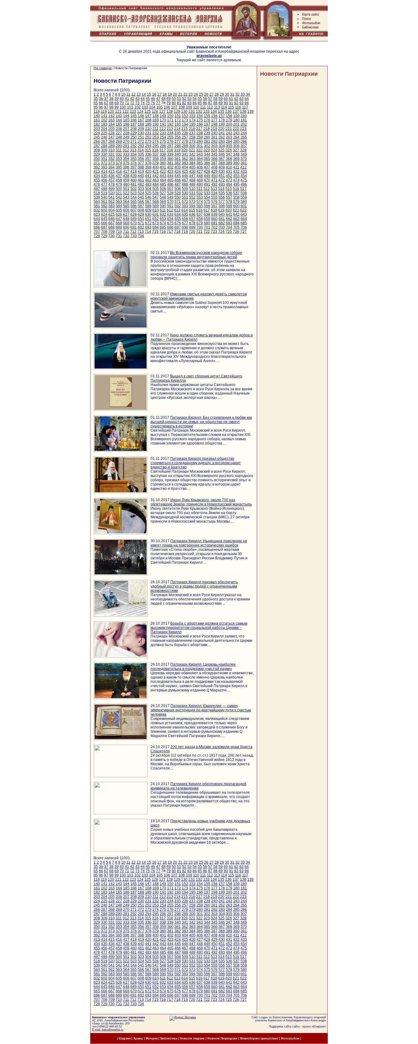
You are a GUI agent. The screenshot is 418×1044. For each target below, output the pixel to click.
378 (148, 163)
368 (229, 159)
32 (237, 94)
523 (133, 193)
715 (155, 231)
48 (163, 98)
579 (236, 201)
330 (104, 154)
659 (207, 219)
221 (229, 129)
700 (199, 227)
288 (104, 146)
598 (221, 206)
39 (116, 98)
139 (250, 111)
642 (236, 214)
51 (179, 98)
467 (185, 180)
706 (244, 227)
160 (244, 116)
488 (185, 184)
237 (192, 133)
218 (206, 129)
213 (170, 129)
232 (155, 133)
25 (201, 94)
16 (154, 94)
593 (185, 206)
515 (229, 189)
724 (221, 231)
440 (141, 176)
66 (101, 103)
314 (140, 150)
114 (224, 107)
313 (133, 150)
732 (126, 236)
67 (106, 103)
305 (229, 146)
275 (163, 141)
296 (163, 146)
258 (192, 137)
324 (214, 150)
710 (119, 231)
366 (214, 159)
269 (119, 141)
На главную (103, 68)
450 (214, 176)
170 (163, 120)
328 (243, 150)
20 (175, 94)
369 (236, 159)
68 (111, 103)
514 (221, 189)
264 (236, 137)
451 (221, 176)
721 (199, 231)
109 (189, 107)
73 (137, 103)
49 (168, 98)
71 (127, 103)
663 (236, 219)
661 (221, 219)
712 (133, 231)
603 (104, 210)
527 (163, 193)
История (152, 1038)
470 (207, 180)
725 (229, 231)
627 (126, 214)
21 (180, 94)
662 (229, 219)
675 (170, 223)
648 (126, 219)
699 (192, 227)
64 (246, 98)
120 (111, 111)
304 (221, 146)
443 (163, 176)
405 (192, 167)
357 (148, 159)
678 (192, 223)
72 (132, 103)
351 (104, 159)
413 (97, 171)
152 (185, 116)
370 (244, 159)
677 (185, 223)
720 (192, 231)
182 (97, 124)
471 (214, 180)
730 (111, 236)
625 (111, 214)
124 (140, 111)
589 (155, 206)
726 (236, 231)
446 (185, 176)
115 (231, 107)
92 (236, 103)
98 (111, 107)
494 (229, 184)
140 (97, 116)
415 (111, 171)
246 (104, 137)
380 (163, 163)
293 (141, 146)
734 (141, 236)
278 (185, 141)
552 (192, 197)
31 (232, 94)
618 (214, 210)
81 (179, 103)
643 (244, 214)
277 (177, 141)
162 (104, 120)
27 (211, 94)
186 (126, 124)
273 (148, 141)
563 (119, 201)
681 (214, 223)
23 (190, 94)
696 (170, 227)
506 (163, 189)
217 (199, 129)
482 (141, 184)
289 (111, 146)
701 (207, 227)
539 (97, 197)
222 (236, 129)
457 (111, 180)
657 (192, 219)
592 (177, 206)
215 (184, 129)
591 (170, 206)
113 (217, 107)
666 (104, 223)
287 (97, 146)
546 (148, 197)
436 (111, 176)
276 (170, 141)
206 (119, 129)
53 (189, 98)
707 (97, 231)
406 (199, 167)
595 (199, 206)
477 (104, 184)
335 (141, 154)
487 (177, 184)
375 (126, 163)
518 (97, 193)
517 (243, 189)
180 (236, 120)
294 (148, 146)
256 (177, 137)
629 (141, 214)
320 (184, 150)
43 (137, 98)
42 (132, 98)
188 (141, 124)
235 (177, 133)
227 (119, 133)
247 (111, 137)
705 (236, 227)
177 (214, 120)
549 (170, 197)
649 (133, 219)
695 (163, 227)
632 (163, 214)
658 (199, 219)
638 (207, 214)
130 (184, 111)
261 (214, 137)
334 (133, 154)
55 (200, 98)
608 (141, 210)
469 (199, 180)
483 (148, 184)
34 (248, 94)
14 (144, 94)
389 (229, 163)
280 (199, 141)
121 (118, 111)
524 (141, 193)
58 (215, 98)
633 (170, 214)
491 (207, 184)
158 (229, 116)
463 (155, 180)
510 (192, 189)
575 (207, 201)
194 (185, 124)
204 (104, 129)
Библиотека (169, 1038)
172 (177, 120)
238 (199, 133)
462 (148, 180)
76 (153, 103)
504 (148, 189)
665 (97, 223)
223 (243, 129)
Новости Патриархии (289, 74)
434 (97, 176)
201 (236, 124)
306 (236, 146)
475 (244, 180)
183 (104, 124)
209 (141, 129)
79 (168, 103)
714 (148, 231)
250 (133, 137)
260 (207, 137)
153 (192, 116)
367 (221, 159)
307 (244, 146)
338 (163, 154)
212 (162, 129)
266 (97, 141)
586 (133, 206)
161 (97, 120)
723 (214, 231)
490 (199, 184)
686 (97, 227)
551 (185, 197)
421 (155, 171)
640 (221, 214)
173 (185, 120)
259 (199, 137)
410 (229, 167)
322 (199, 150)
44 (142, 98)
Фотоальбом (290, 1038)
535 (221, 193)
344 (207, 154)
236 (185, 133)
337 (155, 154)
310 (111, 150)
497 (97, 189)
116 (238, 107)
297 (170, 146)
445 (177, 176)
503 (141, 189)
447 (192, 176)
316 (155, 150)
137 (236, 111)
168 (148, 120)
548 (163, 197)
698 (185, 227)
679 (199, 223)
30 (227, 94)
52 (184, 98)
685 (244, 223)
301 (199, 146)
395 (119, 167)
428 (207, 171)
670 (133, 223)
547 (155, 197)
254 (163, 137)
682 (221, 223)
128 (169, 111)
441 (148, 176)
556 (221, 197)
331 (111, 154)
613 (177, 210)
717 (170, 231)
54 (194, 98)
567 (148, 201)
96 (101, 107)
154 (199, 116)
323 (206, 150)
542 (119, 197)
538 (244, 193)
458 (119, 180)
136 (228, 111)
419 (141, 171)
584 (119, 206)
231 (148, 133)
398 (141, 167)
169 (155, 120)
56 (205, 98)
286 (244, 141)
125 (147, 111)
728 (97, 236)
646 (111, 219)
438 (126, 176)
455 (97, 180)
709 (111, 231)
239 (207, 133)
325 (221, 150)
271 (133, 141)
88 (215, 103)
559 (244, 197)
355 (133, 159)
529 (177, 193)
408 (214, 167)
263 (229, 137)
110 (196, 107)
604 (111, 210)
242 (229, 133)
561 (104, 201)
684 (236, 223)
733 (133, 236)
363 (192, 159)
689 (119, 227)
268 (111, 141)
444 (170, 176)
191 (163, 124)
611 (163, 210)
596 (207, 206)
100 (123, 107)
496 (244, 184)
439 (133, 176)
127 (162, 111)
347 (229, 154)
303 (214, 146)
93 (241, 103)
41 (127, 98)
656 (185, 219)
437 (119, 176)
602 (97, 210)
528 (170, 193)
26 (206, 94)
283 (221, 141)
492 (214, 184)
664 (244, 219)
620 (229, 210)
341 (185, 154)
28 (217, 94)
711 (126, 231)
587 (141, 206)
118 (97, 111)
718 (177, 231)
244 (244, 133)
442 (155, 176)
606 (126, 210)
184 (111, 124)
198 (214, 124)
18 (164, 94)
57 (210, 98)
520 (111, 193)
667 (111, 223)
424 (177, 171)
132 (199, 111)
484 (155, 184)
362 (185, 159)
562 (111, 201)
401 (163, 167)
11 (128, 94)
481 (133, 184)
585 (126, 206)
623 (97, 214)
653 (163, 219)
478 (111, 184)
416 (119, 171)
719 (184, 231)
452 (229, 176)
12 (133, 94)
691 (133, 227)
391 (244, 163)
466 (177, 180)
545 (141, 197)
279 (192, 141)
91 (231, 103)
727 (243, 231)
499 (111, 189)
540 (104, 197)
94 (246, 103)
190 (155, 124)
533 (207, 193)
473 (229, 180)
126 (155, 111)
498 (104, 189)
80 (174, 103)
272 (141, 141)
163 (111, 120)
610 (155, 210)
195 (192, 124)
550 (177, 197)
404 (185, 167)
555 (214, 197)
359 (163, 159)
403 (177, 167)
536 (229, 193)
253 (155, 137)
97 (106, 107)
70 (122, 103)
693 (148, 227)
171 (170, 120)
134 (214, 111)
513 (214, 189)
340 (177, 154)
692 (141, 227)
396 (126, 167)
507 (170, 189)
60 (226, 98)
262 (221, 137)
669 (126, 223)
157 (221, 116)
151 (177, 116)
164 (119, 120)
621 (236, 210)
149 (163, 116)
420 (148, 171)
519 (104, 193)
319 (177, 150)
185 (119, 124)
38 (111, 98)
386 (207, 163)
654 (170, 219)
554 (207, 197)
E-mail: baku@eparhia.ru (107, 1029)
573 (192, 201)
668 (119, 223)
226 (111, 133)
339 (170, 154)
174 (192, 120)
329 (97, 154)
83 (189, 103)
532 (199, 193)
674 (163, 223)
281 (207, 141)
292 (133, 146)
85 (200, 103)
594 (192, 206)
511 (199, 189)
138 (243, 111)
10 (123, 94)
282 (214, 141)
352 (111, 159)
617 (206, 210)
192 (170, 124)
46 (153, 98)
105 (159, 107)
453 (236, 176)
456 (104, 180)
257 (185, 137)
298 (177, 146)
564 (126, 201)
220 (221, 129)
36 (101, 98)
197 (207, 124)
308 (97, 150)
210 (148, 129)
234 (170, 133)
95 (96, 107)
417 (126, 171)
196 (199, 124)
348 (236, 154)
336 (148, 154)
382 (177, 163)
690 (126, 227)
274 (155, 141)
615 (192, 210)
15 (149, 94)
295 (155, 146)
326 (229, 150)
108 (181, 107)
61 (231, 98)
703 (221, 227)
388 (221, 163)
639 (214, 214)
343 (199, 154)
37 (106, 98)
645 (104, 219)
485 (163, 184)
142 (111, 116)
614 (184, 210)
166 (133, 120)
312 (126, 150)
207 (126, 129)
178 (221, 120)
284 (229, 141)
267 (104, 141)
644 (97, 219)
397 (133, 167)
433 (244, 171)
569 (163, 201)
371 (97, 163)
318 (170, 150)
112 (210, 107)
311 (119, 150)
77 (158, 103)
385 (199, 163)
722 (206, 231)
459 (126, 180)
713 (140, 231)
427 (199, 171)
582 (104, 206)
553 (199, 197)
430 (221, 171)
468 (192, 180)
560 (97, 201)
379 (155, 163)
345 (214, 154)
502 (133, 189)
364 (199, 159)
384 (192, 163)
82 (184, 103)
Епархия (318, 1026)
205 (111, 129)
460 (133, 180)
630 (148, 214)
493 (221, 184)
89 (220, 103)
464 (163, 180)
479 (119, 184)
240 (214, 133)
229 (133, 133)
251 (141, 137)
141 (104, 116)
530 (185, 193)
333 (126, 154)
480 (126, 184)
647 (119, 219)
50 (174, 98)
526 (155, 193)
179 (229, 120)
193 (177, 124)
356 (141, 159)
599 (229, 206)
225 (104, 133)
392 (97, 167)
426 (192, 171)
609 (148, 210)
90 (226, 103)
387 (214, 163)
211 (155, 129)
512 (206, 189)
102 (137, 107)
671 (141, 223)
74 (142, 103)
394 (111, 167)
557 (229, 197)
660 (214, 219)
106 (167, 107)
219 (214, 129)
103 (145, 107)
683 (229, 223)
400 (155, 167)
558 (236, 197)
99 (116, 107)
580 (244, 201)
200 (229, 124)
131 (191, 111)
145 (133, 116)
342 (192, 154)
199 (221, 124)
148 (155, 116)
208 (133, 129)
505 (155, 189)
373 (111, 163)
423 (170, 171)
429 (214, 171)
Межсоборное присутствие (259, 1038)
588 (148, 206)
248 (119, 137)
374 (119, 163)
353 (119, 159)
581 (97, 206)
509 (185, 189)
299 (185, 146)
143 (119, 116)
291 (126, 146)
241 (221, 133)
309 (104, 150)
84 (194, 103)
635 (185, 214)
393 (104, 167)
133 (206, 111)
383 (185, 163)
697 (177, 227)
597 (214, 206)
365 (207, 159)
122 (125, 111)
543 (126, 197)
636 (192, 214)
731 (119, 236)
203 (97, 129)
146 (141, 116)
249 (126, 137)
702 (214, 227)
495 (236, 184)
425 (185, 171)
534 (214, 193)
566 (141, 201)
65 (96, 103)
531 (192, 193)
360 (170, 159)
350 (97, 159)
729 (104, 236)
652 (155, 219)
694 (155, 227)
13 (138, 94)
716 (162, 231)
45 (148, 98)
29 (222, 94)
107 (174, 107)
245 (97, 137)
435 (104, 176)
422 (163, 171)
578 (229, 201)
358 (155, 159)
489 (192, 184)
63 (241, 98)
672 (148, 223)
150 (170, 116)
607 (133, 210)
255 (170, 137)
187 (133, 124)
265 (244, 137)
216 (192, 129)
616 (199, 210)
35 (96, 98)
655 (177, 219)
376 (133, 163)
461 (141, 180)
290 (119, 146)
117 (245, 107)
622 (243, 210)
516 (236, 189)
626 (119, 214)
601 (244, 206)
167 (141, 120)
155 (207, 116)
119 (104, 111)
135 (221, 111)
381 (170, 163)
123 (133, 111)
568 (155, 201)
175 (199, 120)
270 (126, 141)
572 (185, 201)
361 (177, 159)
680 (207, 223)
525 (148, 193)
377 (141, 163)
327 (236, 150)
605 (119, 210)
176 (207, 120)
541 (111, 197)
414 (104, 171)
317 (162, 150)
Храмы (138, 1038)
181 (244, 120)
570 (170, 201)
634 (177, 214)
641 (229, 214)
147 (148, 116)
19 (170, 94)
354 (126, 159)
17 (159, 94)
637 (199, 214)
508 (177, 189)
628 (133, 214)
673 (155, 223)
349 (244, 154)
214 (177, 129)
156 (214, 116)
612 (170, 210)
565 (133, 201)
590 (163, 206)
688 (111, 227)
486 (170, 184)
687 (104, 227)
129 (177, 111)
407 (207, 167)
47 (158, 98)
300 (192, 146)
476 (97, 184)
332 (119, 154)
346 (221, 154)
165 (126, 120)
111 (203, 107)
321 (192, 150)
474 (236, 180)
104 (152, 107)
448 (199, 176)
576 (214, 201)
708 (104, 231)
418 (133, 171)
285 (236, 141)
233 (163, 133)
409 (221, 167)
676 (177, 223)
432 (236, 171)
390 (236, 163)
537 (236, 193)
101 (130, 107)
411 (236, 167)
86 (205, 103)
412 (243, 167)
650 (141, 219)
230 (141, 133)
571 (177, 201)
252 (148, 137)
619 (221, 210)
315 (148, 150)
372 (104, 163)
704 (229, 227)
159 (236, 116)
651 (148, 219)
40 (122, 98)
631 (155, 214)
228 (126, 133)
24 (196, 94)
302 (207, 146)
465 (170, 180)
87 (210, 103)
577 (221, 201)
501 (126, 189)
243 (236, 133)
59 (220, 98)
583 (111, 206)
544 (133, 197)
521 (119, 193)
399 (148, 167)
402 (170, 167)
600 (236, 206)
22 (185, 94)
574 (199, 201)
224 (97, 133)
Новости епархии (192, 1038)
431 (229, 171)
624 (104, 214)
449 (207, 176)
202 (244, 124)
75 (148, 103)
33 (243, 94)
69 (116, 103)
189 (148, 124)
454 (244, 176)
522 (126, 193)
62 (236, 98)
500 (119, 189)
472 (221, 180)
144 (126, 116)
